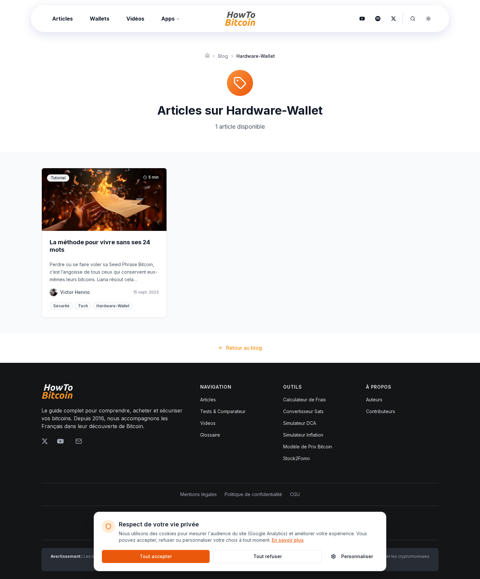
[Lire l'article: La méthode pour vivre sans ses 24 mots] (104, 242)
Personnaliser (357, 556)
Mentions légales (198, 494)
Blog (223, 56)
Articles (62, 18)
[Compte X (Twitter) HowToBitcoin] (393, 18)
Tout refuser (267, 556)
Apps (168, 18)
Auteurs (374, 399)
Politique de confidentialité (253, 494)
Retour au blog (244, 348)
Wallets (99, 18)
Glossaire (210, 435)
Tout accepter (156, 556)
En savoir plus (288, 540)
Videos (208, 423)
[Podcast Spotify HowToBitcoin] (377, 18)
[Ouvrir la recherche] (413, 18)
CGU (295, 494)
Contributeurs (380, 411)
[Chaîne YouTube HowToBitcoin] (362, 18)
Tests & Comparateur (223, 411)
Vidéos (135, 18)
